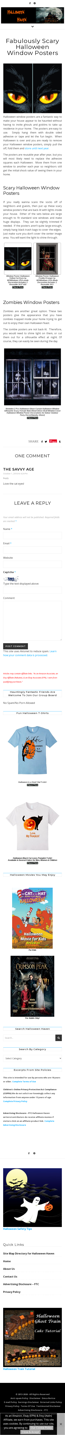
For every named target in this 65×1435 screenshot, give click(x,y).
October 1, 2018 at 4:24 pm (15, 473)
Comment (9, 598)
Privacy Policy (11, 1292)
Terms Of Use (28, 1406)
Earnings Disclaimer (28, 1402)
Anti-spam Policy (19, 1398)
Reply (6, 478)
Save (54, 442)
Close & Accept (30, 1432)
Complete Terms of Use (24, 1081)
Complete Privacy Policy (15, 1101)
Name (7, 529)
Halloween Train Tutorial (19, 1369)
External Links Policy (51, 1402)
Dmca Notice (48, 1398)
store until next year (37, 148)
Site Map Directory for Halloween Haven (28, 1253)
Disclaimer (35, 1398)
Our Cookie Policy (41, 1427)
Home (7, 1261)
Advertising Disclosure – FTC (21, 1284)
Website (8, 557)
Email (7, 543)
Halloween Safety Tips (17, 1229)
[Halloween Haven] (32, 15)
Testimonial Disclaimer (48, 1406)
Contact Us (10, 1276)
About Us (9, 1269)
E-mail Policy (10, 1402)
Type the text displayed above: (21, 583)
